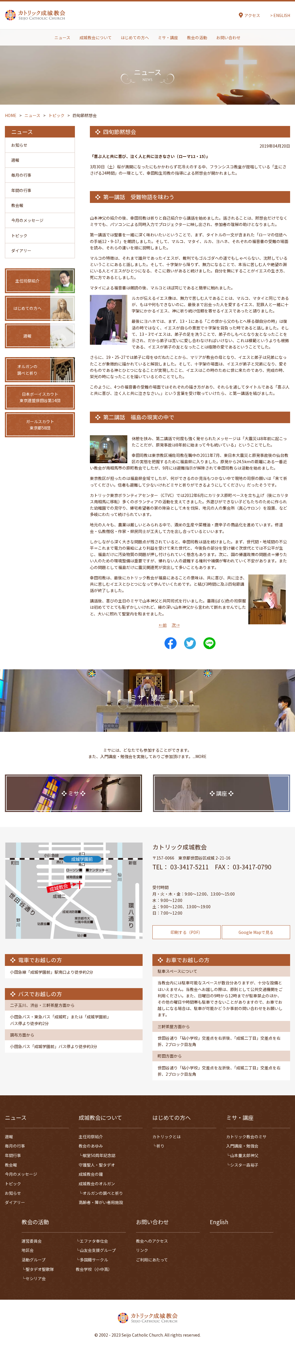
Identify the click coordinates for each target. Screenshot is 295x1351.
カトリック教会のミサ (246, 1136)
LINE (209, 643)
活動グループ (34, 1260)
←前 (163, 625)
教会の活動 (197, 37)
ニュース (62, 37)
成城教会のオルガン (97, 1183)
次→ (176, 625)
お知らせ (19, 145)
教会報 (17, 205)
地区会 (28, 1250)
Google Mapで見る (256, 932)
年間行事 (13, 1155)
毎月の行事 (21, 175)
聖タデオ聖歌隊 (40, 1269)
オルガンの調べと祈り (103, 1193)
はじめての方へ (135, 37)
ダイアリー (21, 250)
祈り (160, 1146)
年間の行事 (21, 190)
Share (170, 643)
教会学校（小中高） (94, 1269)
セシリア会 (36, 1278)
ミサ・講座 (168, 37)
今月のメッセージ (27, 220)
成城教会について (96, 37)
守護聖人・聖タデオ (97, 1165)
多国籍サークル (94, 1260)
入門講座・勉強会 (242, 1146)
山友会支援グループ (98, 1250)
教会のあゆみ (91, 1146)
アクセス (252, 15)
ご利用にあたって (152, 1260)
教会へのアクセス (152, 1241)
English (219, 1222)
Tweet (190, 643)
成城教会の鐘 (91, 1174)
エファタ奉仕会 (94, 1241)
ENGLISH (281, 15)
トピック (19, 235)
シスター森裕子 (244, 1165)
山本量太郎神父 (244, 1155)
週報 (15, 160)
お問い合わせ (228, 37)
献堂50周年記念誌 (99, 1155)
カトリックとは (166, 1136)
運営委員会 (32, 1241)
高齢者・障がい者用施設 (101, 1202)
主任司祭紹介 (91, 1136)
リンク (142, 1250)
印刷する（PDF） (187, 932)
